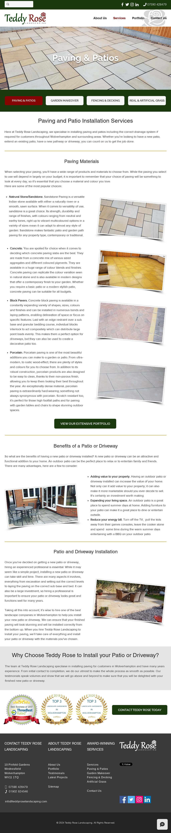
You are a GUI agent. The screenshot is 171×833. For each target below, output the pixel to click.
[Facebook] (122, 4)
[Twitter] (127, 4)
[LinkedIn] (137, 4)
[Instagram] (132, 4)
